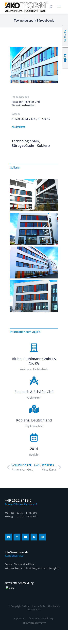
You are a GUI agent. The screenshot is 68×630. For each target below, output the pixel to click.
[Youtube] (25, 537)
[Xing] (17, 537)
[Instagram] (42, 537)
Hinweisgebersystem (34, 622)
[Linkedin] (8, 537)
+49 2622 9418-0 (18, 500)
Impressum (20, 618)
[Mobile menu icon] (59, 7)
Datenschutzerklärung (41, 618)
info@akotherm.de (16, 552)
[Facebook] (34, 537)
